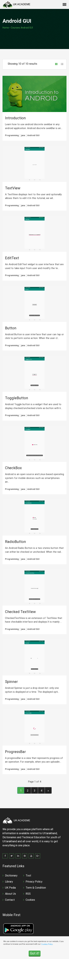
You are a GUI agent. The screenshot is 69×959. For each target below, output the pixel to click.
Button (10, 328)
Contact (10, 899)
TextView (12, 188)
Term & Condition (36, 887)
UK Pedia (10, 887)
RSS (28, 893)
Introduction (15, 118)
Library (9, 881)
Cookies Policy (47, 944)
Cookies (30, 899)
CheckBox (13, 468)
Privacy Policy (34, 881)
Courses (15, 27)
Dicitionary (11, 875)
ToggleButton (16, 398)
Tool (28, 875)
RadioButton (15, 542)
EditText (12, 258)
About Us (10, 893)
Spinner (11, 682)
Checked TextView (20, 612)
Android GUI (27, 27)
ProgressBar (15, 752)
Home (6, 27)
